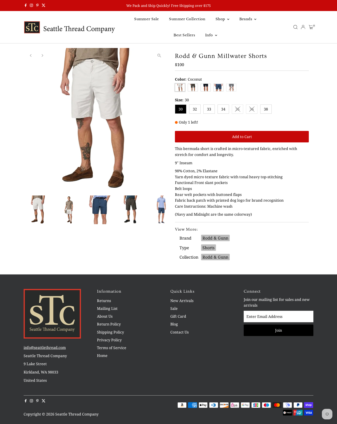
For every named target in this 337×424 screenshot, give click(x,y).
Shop (220, 19)
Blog (174, 324)
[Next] (42, 55)
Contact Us (179, 332)
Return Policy (109, 324)
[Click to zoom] (159, 55)
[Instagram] (31, 5)
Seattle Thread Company (77, 414)
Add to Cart (242, 136)
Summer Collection (187, 19)
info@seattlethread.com (45, 347)
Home (102, 355)
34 (223, 109)
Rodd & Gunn (215, 238)
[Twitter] (44, 5)
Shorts (208, 247)
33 (209, 109)
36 (253, 110)
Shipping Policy (110, 332)
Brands (246, 19)
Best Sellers (184, 35)
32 (195, 109)
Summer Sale (146, 19)
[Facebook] (26, 5)
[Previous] (31, 55)
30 (181, 109)
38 (266, 109)
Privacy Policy (109, 339)
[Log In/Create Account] (303, 27)
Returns (104, 300)
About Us (105, 316)
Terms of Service (111, 347)
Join (278, 330)
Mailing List (107, 308)
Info (209, 35)
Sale (174, 308)
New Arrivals (181, 300)
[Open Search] (295, 27)
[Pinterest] (37, 5)
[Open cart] (311, 27)
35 (239, 110)
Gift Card (178, 316)
